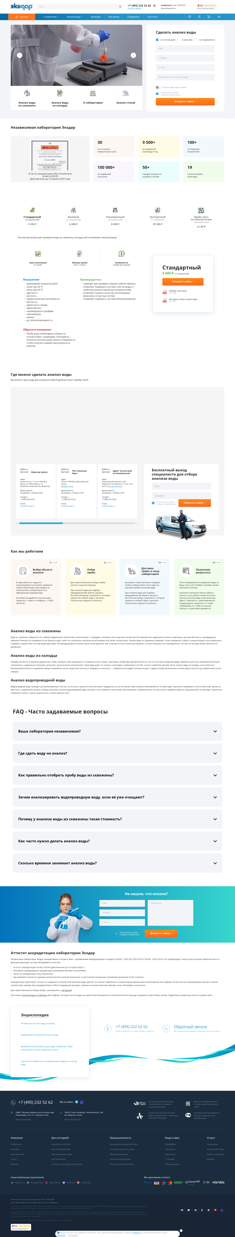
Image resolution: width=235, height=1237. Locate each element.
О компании (50, 16)
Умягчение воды (58, 1159)
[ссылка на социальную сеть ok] (202, 1210)
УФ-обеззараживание (119, 1154)
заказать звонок (134, 8)
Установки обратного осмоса (122, 1149)
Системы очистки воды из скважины (66, 1164)
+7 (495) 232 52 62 (139, 5)
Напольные (170, 1149)
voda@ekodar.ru (68, 506)
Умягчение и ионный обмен (122, 1164)
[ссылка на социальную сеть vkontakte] (182, 1210)
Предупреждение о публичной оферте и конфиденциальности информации (42, 1220)
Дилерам (95, 16)
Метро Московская (72, 1119)
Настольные (170, 1154)
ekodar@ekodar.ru (168, 8)
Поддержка (133, 16)
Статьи (14, 1159)
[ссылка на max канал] (82, 1102)
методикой (67, 990)
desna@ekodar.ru (27, 506)
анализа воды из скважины (34, 995)
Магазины (114, 16)
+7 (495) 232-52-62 (27, 499)
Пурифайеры (170, 1144)
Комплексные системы (61, 1144)
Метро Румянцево (23, 1119)
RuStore (71, 1182)
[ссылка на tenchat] (215, 1210)
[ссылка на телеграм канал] (76, 1102)
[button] (19, 55)
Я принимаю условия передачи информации (170, 94)
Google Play (37, 1182)
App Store (20, 1182)
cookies (136, 1233)
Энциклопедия (35, 1015)
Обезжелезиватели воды (61, 1154)
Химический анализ (215, 1149)
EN (219, 16)
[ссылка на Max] (222, 1210)
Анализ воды (74, 16)
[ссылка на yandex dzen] (208, 1210)
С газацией (169, 1159)
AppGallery (54, 1182)
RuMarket (86, 1182)
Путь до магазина (114, 486)
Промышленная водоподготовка (124, 1144)
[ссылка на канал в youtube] (188, 1210)
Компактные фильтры (60, 1149)
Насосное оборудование (120, 1159)
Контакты (153, 16)
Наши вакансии (17, 1154)
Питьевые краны (172, 1164)
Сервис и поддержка (215, 1154)
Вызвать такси (67, 486)
